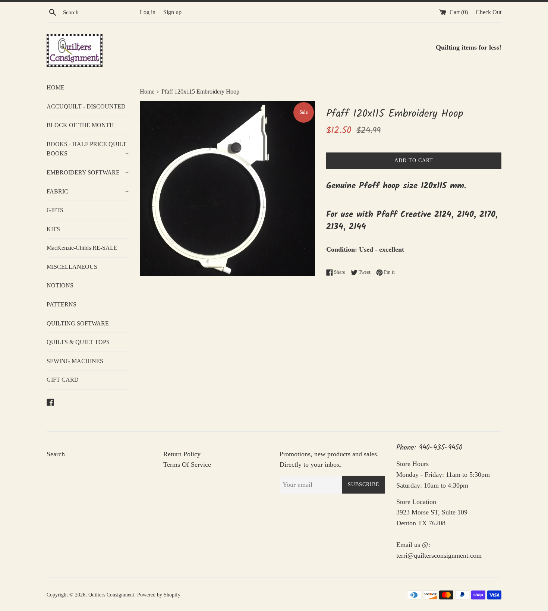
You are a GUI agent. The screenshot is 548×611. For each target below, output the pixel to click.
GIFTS (55, 210)
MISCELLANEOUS (72, 267)
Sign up (172, 12)
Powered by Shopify (158, 595)
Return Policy (182, 454)
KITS (53, 229)
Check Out (488, 12)
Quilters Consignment (111, 595)
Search (56, 454)
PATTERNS (61, 304)
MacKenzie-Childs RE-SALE (82, 248)
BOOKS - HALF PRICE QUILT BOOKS (88, 149)
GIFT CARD (63, 380)
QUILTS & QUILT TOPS (78, 342)
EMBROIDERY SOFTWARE (88, 172)
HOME (55, 87)
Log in (147, 12)
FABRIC (88, 191)
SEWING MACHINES (75, 361)
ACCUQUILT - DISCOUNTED (86, 106)
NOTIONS (60, 285)
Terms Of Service (187, 464)
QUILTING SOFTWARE (78, 323)
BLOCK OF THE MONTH (80, 125)
